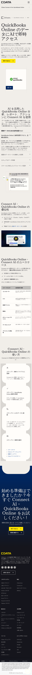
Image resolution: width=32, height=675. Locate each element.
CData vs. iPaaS (5, 625)
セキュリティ (24, 661)
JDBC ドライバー (5, 585)
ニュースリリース (21, 615)
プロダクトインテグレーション (8, 615)
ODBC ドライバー (5, 583)
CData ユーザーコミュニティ (14, 452)
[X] (5, 567)
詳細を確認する (14, 532)
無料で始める (6, 61)
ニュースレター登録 (5, 649)
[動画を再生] (16, 238)
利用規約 (3, 661)
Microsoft (19, 647)
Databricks (19, 642)
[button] (16, 135)
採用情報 (19, 628)
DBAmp (18, 590)
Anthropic (19, 639)
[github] (11, 567)
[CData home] (7, 2)
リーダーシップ (20, 622)
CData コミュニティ (6, 639)
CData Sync (20, 583)
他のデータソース (17, 226)
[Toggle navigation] (28, 2)
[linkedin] (2, 567)
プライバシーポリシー (13, 661)
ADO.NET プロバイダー (6, 588)
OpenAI (18, 652)
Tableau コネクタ (5, 603)
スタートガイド (11, 449)
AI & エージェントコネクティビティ (8, 619)
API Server (3, 593)
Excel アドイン (4, 598)
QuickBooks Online (19, 17)
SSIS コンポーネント (21, 588)
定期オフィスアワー (12, 454)
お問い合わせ (6, 572)
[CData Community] (15, 567)
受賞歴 (18, 620)
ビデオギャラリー (5, 655)
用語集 (2, 652)
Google (18, 644)
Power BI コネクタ (5, 601)
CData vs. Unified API (6, 628)
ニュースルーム (20, 617)
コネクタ (3, 612)
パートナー (3, 623)
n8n (18, 649)
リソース (3, 647)
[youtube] (8, 567)
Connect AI (19, 585)
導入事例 (3, 642)
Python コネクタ (5, 590)
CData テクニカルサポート (14, 456)
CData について (20, 612)
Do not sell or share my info (16, 673)
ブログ (2, 644)
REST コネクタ (4, 595)
